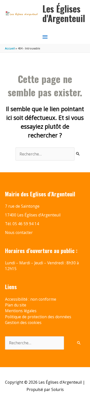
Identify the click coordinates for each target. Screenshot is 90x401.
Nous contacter (19, 232)
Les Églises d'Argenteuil (63, 13)
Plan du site (15, 305)
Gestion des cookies (23, 322)
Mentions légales (20, 310)
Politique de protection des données (38, 316)
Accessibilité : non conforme (30, 299)
